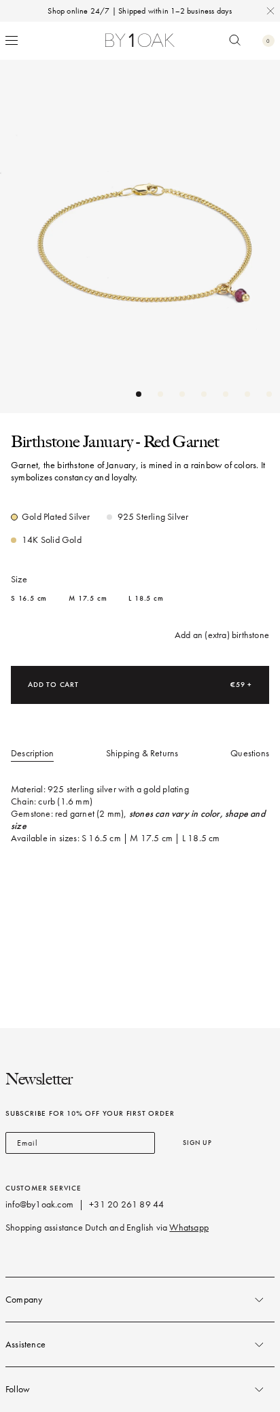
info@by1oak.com (39, 1204)
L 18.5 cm (145, 598)
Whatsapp (189, 1227)
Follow (17, 1389)
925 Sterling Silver (153, 517)
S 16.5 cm (29, 598)
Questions (249, 753)
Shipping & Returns (142, 753)
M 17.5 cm (88, 598)
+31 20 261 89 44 (126, 1204)
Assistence (25, 1344)
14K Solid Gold (52, 540)
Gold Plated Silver (56, 517)
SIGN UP (197, 1142)
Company (23, 1299)
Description (32, 753)
